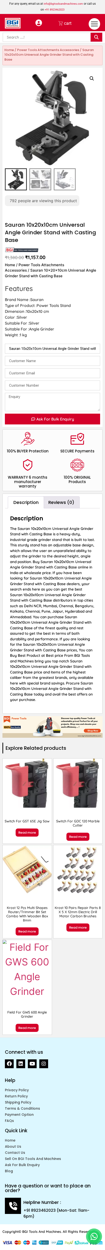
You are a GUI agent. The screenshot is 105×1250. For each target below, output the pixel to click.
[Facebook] (9, 1063)
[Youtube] (32, 1063)
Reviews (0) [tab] (61, 502)
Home (9, 50)
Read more (27, 832)
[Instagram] (43, 1063)
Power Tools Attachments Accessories (48, 50)
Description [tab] (26, 502)
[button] (91, 78)
